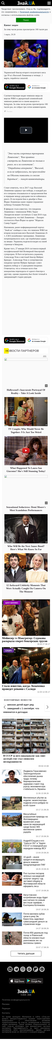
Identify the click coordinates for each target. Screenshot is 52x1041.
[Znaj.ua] (26, 3)
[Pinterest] (42, 969)
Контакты (6, 1013)
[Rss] (10, 969)
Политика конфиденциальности (16, 1000)
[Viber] (22, 969)
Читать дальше (26, 953)
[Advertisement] (26, 306)
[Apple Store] (17, 980)
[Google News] (29, 969)
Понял (26, 20)
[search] (3, 3)
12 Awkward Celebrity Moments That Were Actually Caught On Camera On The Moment (26, 588)
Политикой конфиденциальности (34, 12)
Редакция (6, 1008)
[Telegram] (16, 969)
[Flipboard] (35, 969)
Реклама (5, 1004)
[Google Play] (34, 980)
